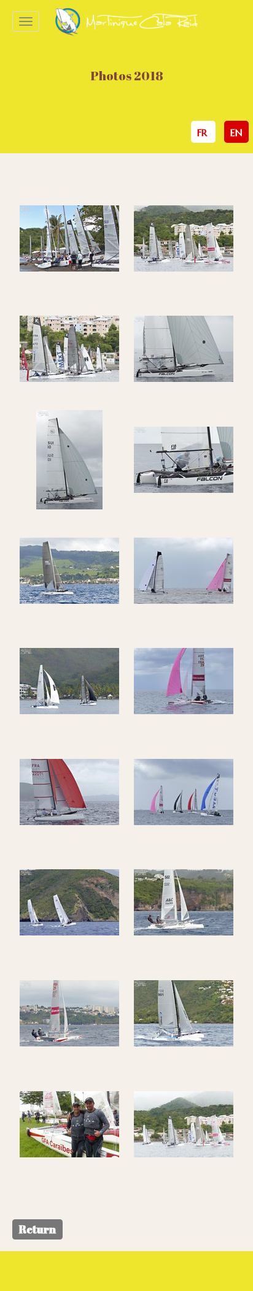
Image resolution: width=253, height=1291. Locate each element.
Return (37, 1229)
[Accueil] (126, 21)
